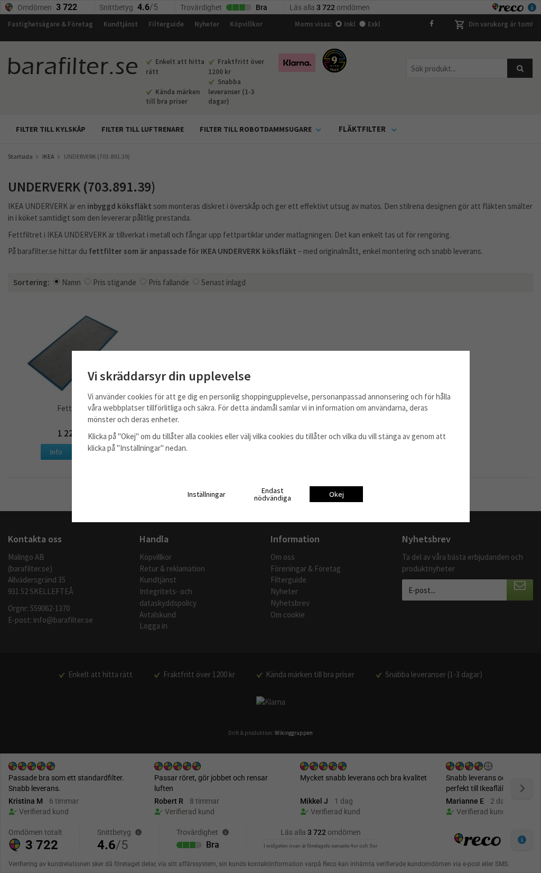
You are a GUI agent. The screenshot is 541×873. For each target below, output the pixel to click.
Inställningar (207, 494)
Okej (336, 494)
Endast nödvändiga (272, 494)
